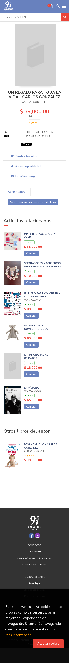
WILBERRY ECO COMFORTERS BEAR (36, 327)
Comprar (31, 253)
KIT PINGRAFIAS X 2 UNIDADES (36, 356)
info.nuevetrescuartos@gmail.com (34, 558)
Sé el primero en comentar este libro (33, 202)
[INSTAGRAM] (37, 535)
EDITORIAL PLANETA (39, 132)
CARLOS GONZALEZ (34, 102)
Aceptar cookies (48, 644)
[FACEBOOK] (31, 535)
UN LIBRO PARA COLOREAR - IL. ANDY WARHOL (42, 295)
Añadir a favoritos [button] (26, 156)
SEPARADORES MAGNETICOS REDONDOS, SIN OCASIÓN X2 (42, 264)
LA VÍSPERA (31, 388)
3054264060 (34, 551)
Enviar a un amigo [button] (25, 176)
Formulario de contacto (34, 564)
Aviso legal (35, 583)
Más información (18, 635)
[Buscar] (65, 17)
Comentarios (16, 191)
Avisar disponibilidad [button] (28, 166)
